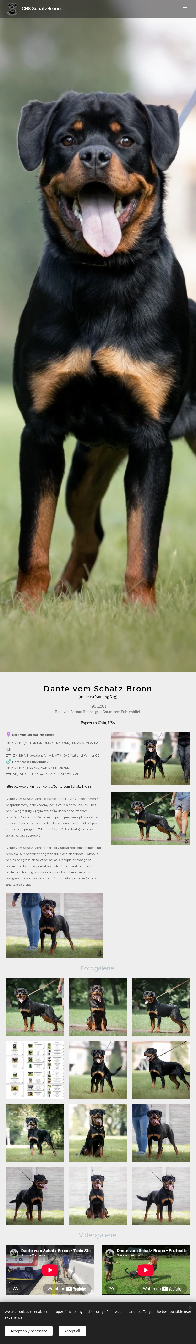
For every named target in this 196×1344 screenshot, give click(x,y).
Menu (185, 9)
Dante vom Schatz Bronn (98, 689)
